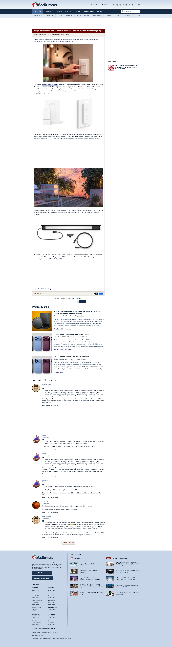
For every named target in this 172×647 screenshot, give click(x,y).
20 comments (69, 349)
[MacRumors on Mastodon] (126, 5)
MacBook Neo (97, 15)
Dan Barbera (35, 614)
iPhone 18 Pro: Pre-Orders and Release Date (71, 334)
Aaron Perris (51, 621)
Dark (69, 638)
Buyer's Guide (89, 11)
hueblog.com (60, 41)
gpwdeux (45, 435)
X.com (37, 590)
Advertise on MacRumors (42, 578)
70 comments (69, 329)
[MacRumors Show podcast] (114, 5)
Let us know (104, 4)
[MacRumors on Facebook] (120, 5)
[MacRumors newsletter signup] (139, 5)
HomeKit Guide (42, 289)
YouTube (77, 558)
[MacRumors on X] (123, 5)
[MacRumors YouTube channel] (129, 5)
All (138, 15)
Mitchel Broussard (37, 600)
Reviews (78, 11)
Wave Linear (72, 210)
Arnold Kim (35, 587)
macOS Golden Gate (83, 15)
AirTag (118, 15)
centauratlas (45, 502)
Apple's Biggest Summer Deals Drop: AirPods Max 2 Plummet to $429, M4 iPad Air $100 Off (126, 67)
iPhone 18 (127, 15)
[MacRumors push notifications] (133, 5)
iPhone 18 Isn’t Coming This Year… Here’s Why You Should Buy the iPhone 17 (91, 585)
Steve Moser (35, 621)
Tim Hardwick (51, 600)
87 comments (38, 293)
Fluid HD (58, 638)
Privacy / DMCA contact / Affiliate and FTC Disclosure (45, 632)
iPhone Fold (49, 15)
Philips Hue (51, 289)
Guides (59, 11)
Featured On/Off (37, 638)
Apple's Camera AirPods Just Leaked (91, 564)
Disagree (55, 405)
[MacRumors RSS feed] (136, 5)
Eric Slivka (51, 587)
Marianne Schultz (52, 607)
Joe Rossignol (83, 336)
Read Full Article (58, 329)
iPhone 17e (109, 15)
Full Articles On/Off (46, 638)
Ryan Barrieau (52, 614)
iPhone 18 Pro (38, 15)
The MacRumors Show (119, 558)
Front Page (37, 11)
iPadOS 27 (69, 15)
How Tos (68, 11)
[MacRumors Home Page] (44, 5)
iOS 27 (60, 15)
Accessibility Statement (37, 635)
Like (52, 405)
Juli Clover (81, 316)
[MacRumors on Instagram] (117, 5)
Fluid (54, 638)
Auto (62, 638)
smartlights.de (71, 41)
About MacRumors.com (42, 573)
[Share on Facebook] (101, 294)
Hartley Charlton (64, 34)
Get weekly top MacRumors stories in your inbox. (68, 298)
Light (65, 638)
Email (33, 590)
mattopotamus (46, 384)
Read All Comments (68, 542)
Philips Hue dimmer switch (50, 84)
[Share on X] (96, 294)
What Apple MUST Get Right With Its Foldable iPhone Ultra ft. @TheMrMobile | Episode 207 (128, 564)
